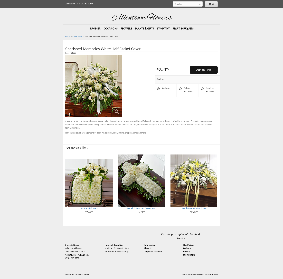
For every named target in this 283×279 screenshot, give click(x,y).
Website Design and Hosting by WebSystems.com (200, 274)
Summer (95, 28)
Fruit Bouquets (183, 28)
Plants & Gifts (144, 28)
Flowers (126, 28)
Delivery (187, 248)
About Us (148, 248)
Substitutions (189, 255)
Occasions (111, 28)
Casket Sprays (77, 37)
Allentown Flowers (141, 18)
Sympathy (163, 28)
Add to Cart (203, 70)
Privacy (186, 251)
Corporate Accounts (153, 251)
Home (67, 37)
